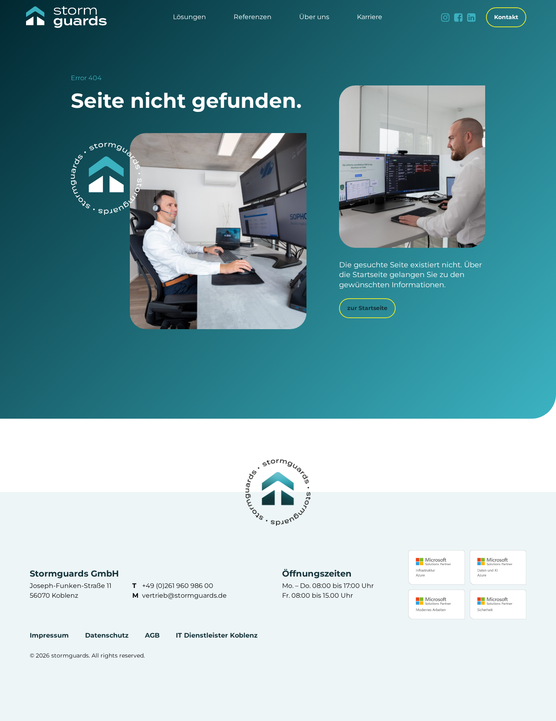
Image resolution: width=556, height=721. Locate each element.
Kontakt (506, 17)
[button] (189, 17)
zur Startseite (367, 308)
